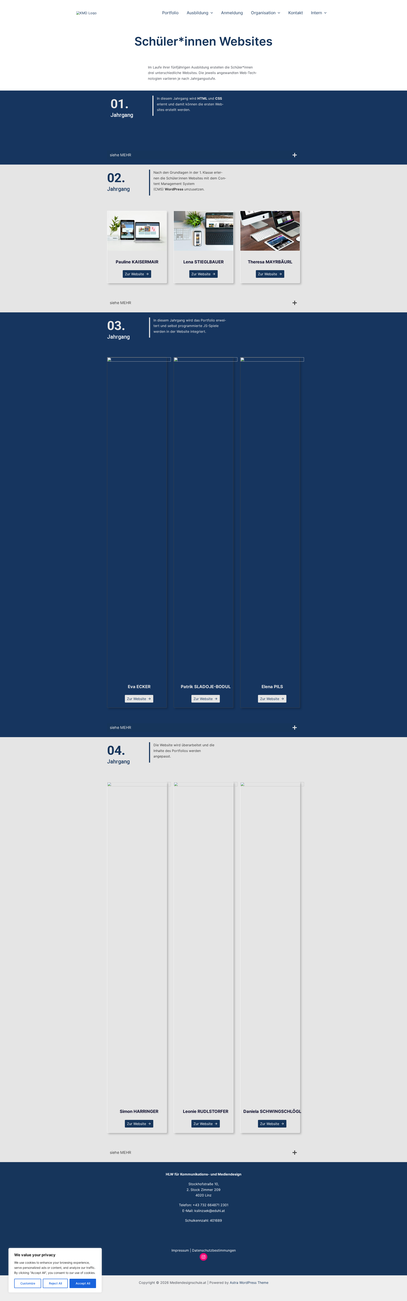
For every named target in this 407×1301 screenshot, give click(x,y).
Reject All (55, 1283)
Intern (316, 12)
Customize (27, 1283)
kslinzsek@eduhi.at (209, 1211)
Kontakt (295, 12)
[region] (55, 1270)
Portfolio (170, 12)
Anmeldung (232, 12)
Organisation (263, 12)
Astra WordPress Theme (249, 1282)
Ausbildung (197, 12)
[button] (210, 12)
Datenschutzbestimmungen (214, 1250)
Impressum (180, 1250)
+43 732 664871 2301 (210, 1205)
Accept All (83, 1283)
